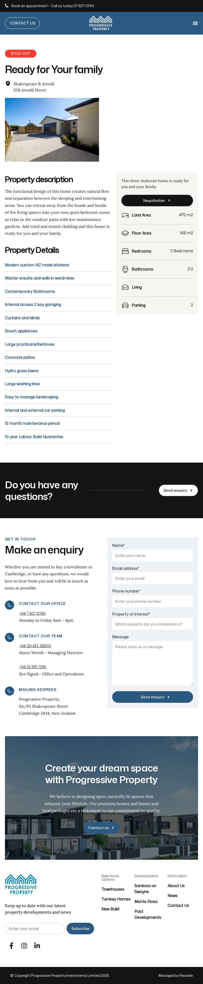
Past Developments (147, 914)
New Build (110, 909)
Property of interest (131, 614)
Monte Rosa (145, 901)
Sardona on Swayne (145, 888)
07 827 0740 (84, 5)
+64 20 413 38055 (35, 645)
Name (118, 545)
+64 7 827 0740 (32, 613)
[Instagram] (24, 945)
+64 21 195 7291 (32, 666)
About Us (176, 885)
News (173, 895)
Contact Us (178, 905)
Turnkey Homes (116, 899)
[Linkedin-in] (37, 945)
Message (120, 637)
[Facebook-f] (11, 945)
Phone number (126, 591)
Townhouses (113, 889)
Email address (125, 568)
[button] (194, 23)
